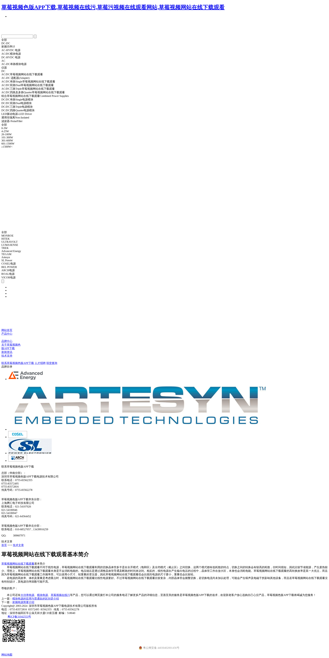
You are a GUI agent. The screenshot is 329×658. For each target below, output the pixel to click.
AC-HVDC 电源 (10, 50)
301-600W (7, 140)
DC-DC (5, 43)
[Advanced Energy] (26, 379)
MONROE (7, 235)
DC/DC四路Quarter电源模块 (18, 110)
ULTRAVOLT (9, 241)
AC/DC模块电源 (11, 53)
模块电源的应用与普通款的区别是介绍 (35, 598)
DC (3, 71)
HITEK (5, 238)
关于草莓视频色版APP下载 (11, 346)
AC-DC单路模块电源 (14, 64)
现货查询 (51, 363)
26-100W (6, 134)
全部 (4, 39)
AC (3, 60)
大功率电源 (27, 595)
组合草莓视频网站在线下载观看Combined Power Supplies (35, 95)
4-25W (5, 131)
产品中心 (6, 333)
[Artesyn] (139, 429)
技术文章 (18, 545)
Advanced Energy (11, 251)
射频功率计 (8, 46)
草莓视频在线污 (60, 595)
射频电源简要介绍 (23, 602)
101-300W (7, 137)
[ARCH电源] (17, 460)
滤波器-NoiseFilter (11, 121)
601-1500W (7, 143)
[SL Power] (30, 453)
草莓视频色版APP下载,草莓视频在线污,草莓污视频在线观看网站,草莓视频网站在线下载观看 (113, 7)
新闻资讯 (6, 352)
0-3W (4, 128)
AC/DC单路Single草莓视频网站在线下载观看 (28, 81)
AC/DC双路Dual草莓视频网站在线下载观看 (27, 85)
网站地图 (6, 654)
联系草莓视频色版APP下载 (17, 363)
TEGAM (6, 254)
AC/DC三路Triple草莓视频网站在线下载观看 (28, 88)
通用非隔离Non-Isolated (15, 117)
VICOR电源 (8, 277)
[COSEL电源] (17, 436)
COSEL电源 (8, 263)
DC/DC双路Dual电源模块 (16, 103)
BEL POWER (9, 267)
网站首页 (6, 330)
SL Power (6, 260)
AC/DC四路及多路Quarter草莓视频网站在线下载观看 (33, 92)
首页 (4, 545)
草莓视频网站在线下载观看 (17, 563)
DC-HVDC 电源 (10, 57)
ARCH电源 (8, 270)
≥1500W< (7, 146)
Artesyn (5, 257)
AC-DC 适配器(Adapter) (15, 77)
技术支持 (6, 355)
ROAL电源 (8, 273)
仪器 (4, 67)
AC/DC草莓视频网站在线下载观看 (22, 74)
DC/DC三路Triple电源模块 (17, 106)
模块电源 (42, 595)
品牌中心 (6, 341)
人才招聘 (40, 363)
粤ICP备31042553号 (19, 616)
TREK (5, 248)
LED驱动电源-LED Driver (16, 113)
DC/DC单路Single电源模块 (17, 99)
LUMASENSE (9, 244)
